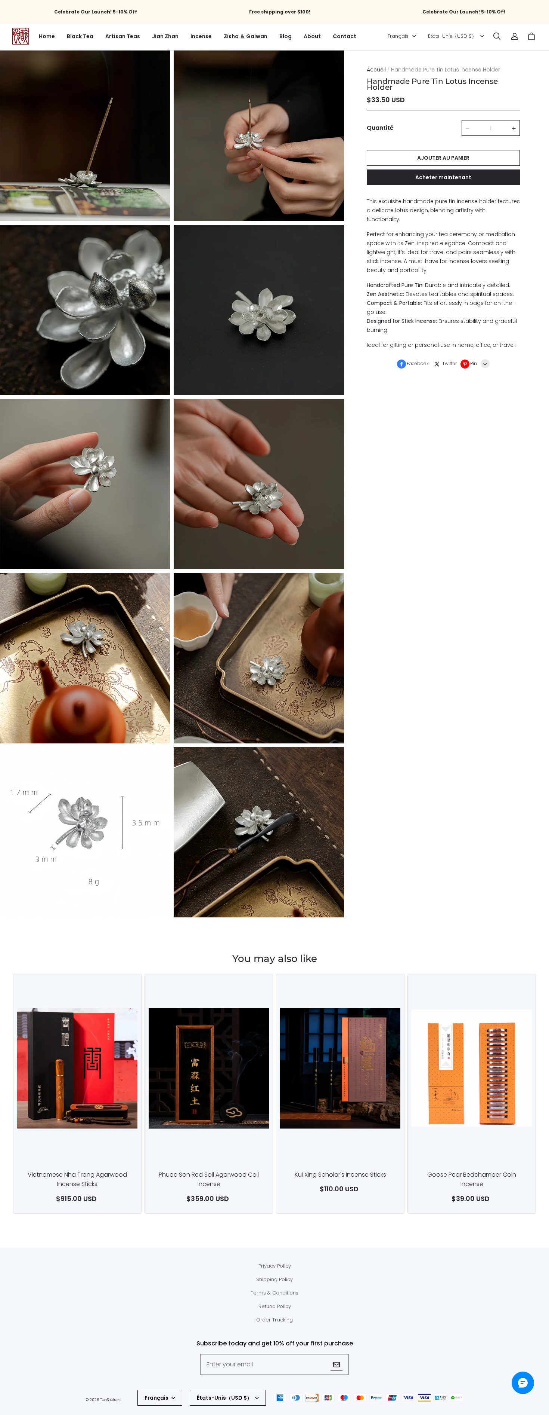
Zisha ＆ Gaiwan (245, 36)
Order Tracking (274, 1319)
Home (47, 36)
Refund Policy (274, 1306)
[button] (496, 36)
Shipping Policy (274, 1279)
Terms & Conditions (274, 1292)
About (312, 36)
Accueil (376, 69)
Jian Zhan (165, 36)
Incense (201, 36)
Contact (344, 36)
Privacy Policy (274, 1265)
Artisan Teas (122, 36)
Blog (285, 36)
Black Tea (80, 36)
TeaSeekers (110, 1400)
